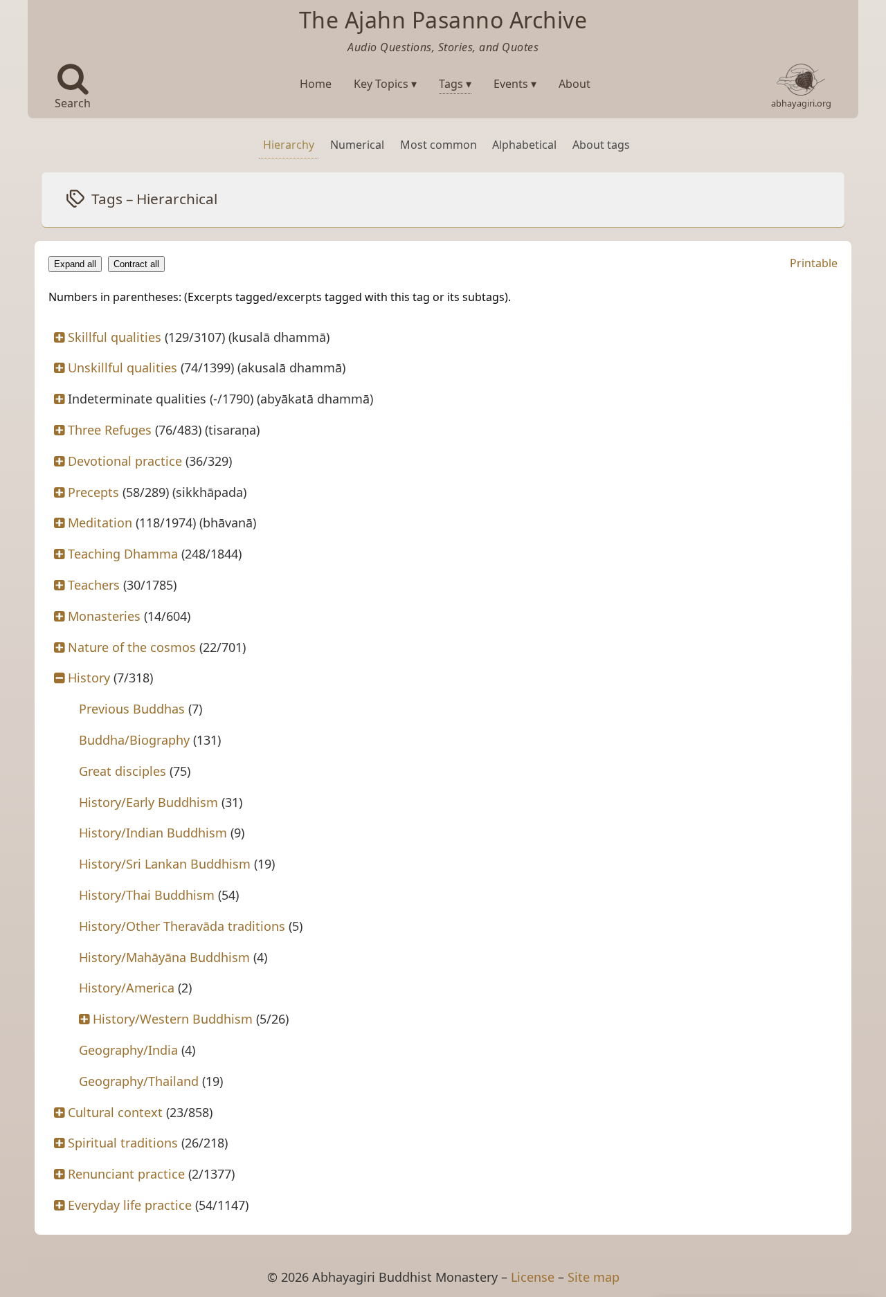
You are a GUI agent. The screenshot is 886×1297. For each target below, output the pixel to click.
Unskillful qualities (122, 367)
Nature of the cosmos (132, 647)
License (532, 1277)
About (574, 83)
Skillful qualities (114, 337)
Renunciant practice (126, 1174)
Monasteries (104, 616)
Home (316, 83)
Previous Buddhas (132, 708)
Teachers (94, 585)
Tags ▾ (455, 83)
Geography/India (128, 1050)
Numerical (357, 144)
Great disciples (122, 771)
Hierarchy (288, 144)
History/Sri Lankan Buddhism (165, 863)
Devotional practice (125, 461)
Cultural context (115, 1112)
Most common (438, 144)
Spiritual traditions (123, 1142)
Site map (594, 1277)
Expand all (75, 264)
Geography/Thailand (139, 1081)
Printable (814, 263)
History (89, 677)
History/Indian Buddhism (153, 832)
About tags (601, 144)
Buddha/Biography (134, 740)
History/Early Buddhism (148, 802)
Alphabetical (524, 144)
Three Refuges (110, 429)
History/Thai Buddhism (147, 895)
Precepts (93, 492)
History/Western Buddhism (173, 1018)
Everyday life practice (130, 1205)
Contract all (136, 264)
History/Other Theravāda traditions (182, 926)
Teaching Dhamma (123, 553)
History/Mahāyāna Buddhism (164, 957)
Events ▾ (515, 83)
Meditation (100, 522)
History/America (126, 987)
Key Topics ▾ (385, 83)
